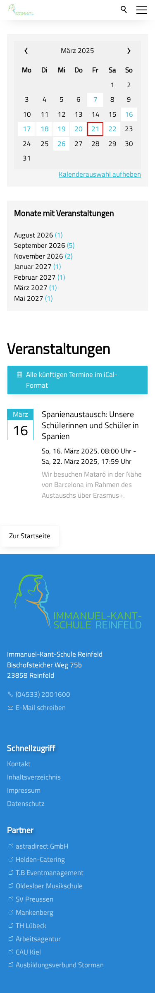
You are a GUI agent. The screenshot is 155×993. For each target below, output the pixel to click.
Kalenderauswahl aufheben (100, 174)
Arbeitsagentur (38, 938)
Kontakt (19, 763)
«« (36, 51)
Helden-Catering (40, 859)
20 (78, 129)
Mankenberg (34, 912)
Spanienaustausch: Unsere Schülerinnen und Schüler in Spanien (90, 425)
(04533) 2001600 (43, 694)
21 (95, 129)
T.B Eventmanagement (49, 872)
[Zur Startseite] (21, 10)
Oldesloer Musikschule (49, 885)
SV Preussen (34, 899)
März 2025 (77, 50)
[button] (141, 10)
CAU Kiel (28, 952)
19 (61, 129)
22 (112, 129)
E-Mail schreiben (41, 707)
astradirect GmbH (42, 846)
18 (45, 129)
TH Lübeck (31, 925)
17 (27, 129)
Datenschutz (26, 803)
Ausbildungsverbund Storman (60, 964)
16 (129, 114)
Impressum (24, 790)
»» (119, 51)
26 (61, 144)
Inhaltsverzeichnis (34, 777)
